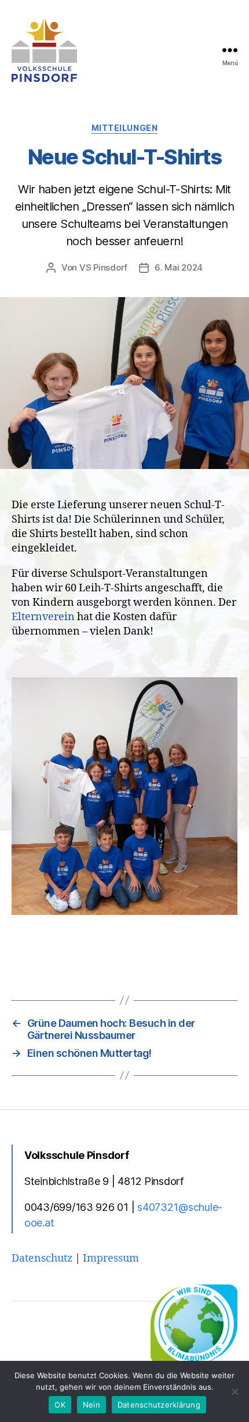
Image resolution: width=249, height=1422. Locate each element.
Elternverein (43, 617)
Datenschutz (42, 1258)
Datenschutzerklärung (159, 1404)
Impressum (111, 1258)
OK (59, 1404)
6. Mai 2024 (179, 267)
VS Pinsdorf (103, 267)
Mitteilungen (124, 128)
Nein (91, 1404)
